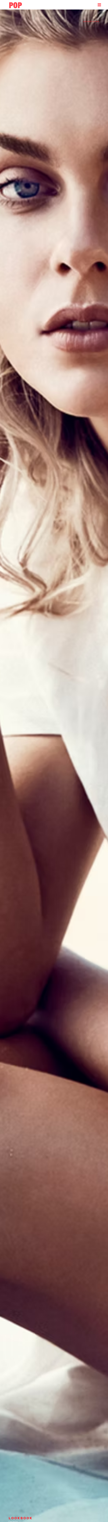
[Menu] (99, 5)
